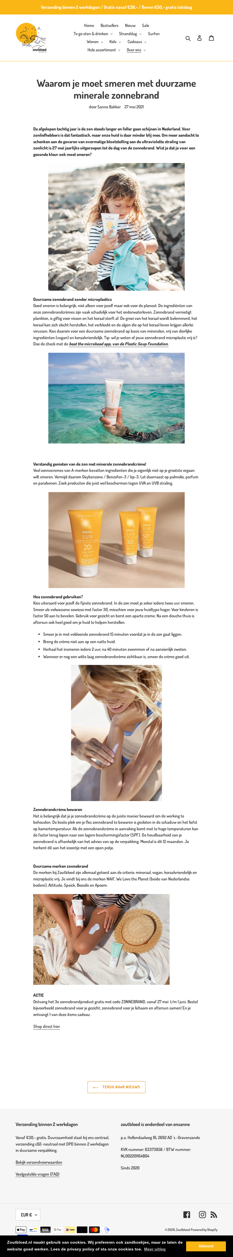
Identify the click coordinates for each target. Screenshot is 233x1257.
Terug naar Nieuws (120, 1087)
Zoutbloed (183, 1230)
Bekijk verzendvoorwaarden (39, 1162)
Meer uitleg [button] (155, 1249)
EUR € (26, 1215)
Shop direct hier (46, 1026)
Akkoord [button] (206, 1246)
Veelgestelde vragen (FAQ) (37, 1174)
